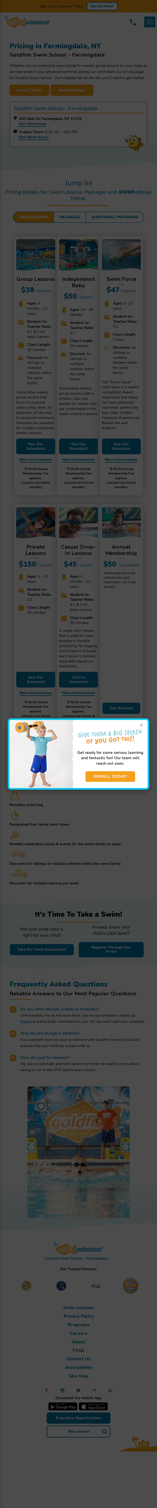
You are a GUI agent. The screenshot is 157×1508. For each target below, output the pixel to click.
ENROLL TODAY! (110, 776)
